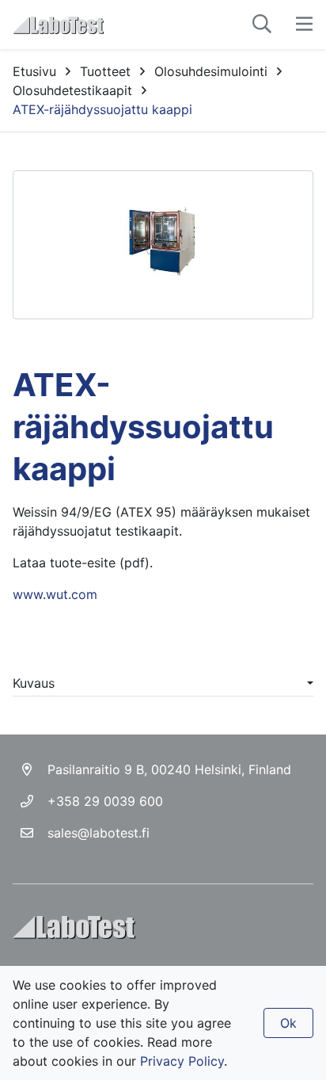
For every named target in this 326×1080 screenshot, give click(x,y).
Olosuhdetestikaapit (72, 90)
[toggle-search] (262, 25)
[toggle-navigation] (304, 25)
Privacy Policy (182, 1061)
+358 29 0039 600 (105, 801)
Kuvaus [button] (34, 683)
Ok (288, 1023)
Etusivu (34, 71)
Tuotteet (105, 71)
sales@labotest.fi (98, 833)
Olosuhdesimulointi (210, 71)
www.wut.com (55, 594)
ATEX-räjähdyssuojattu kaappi (102, 109)
